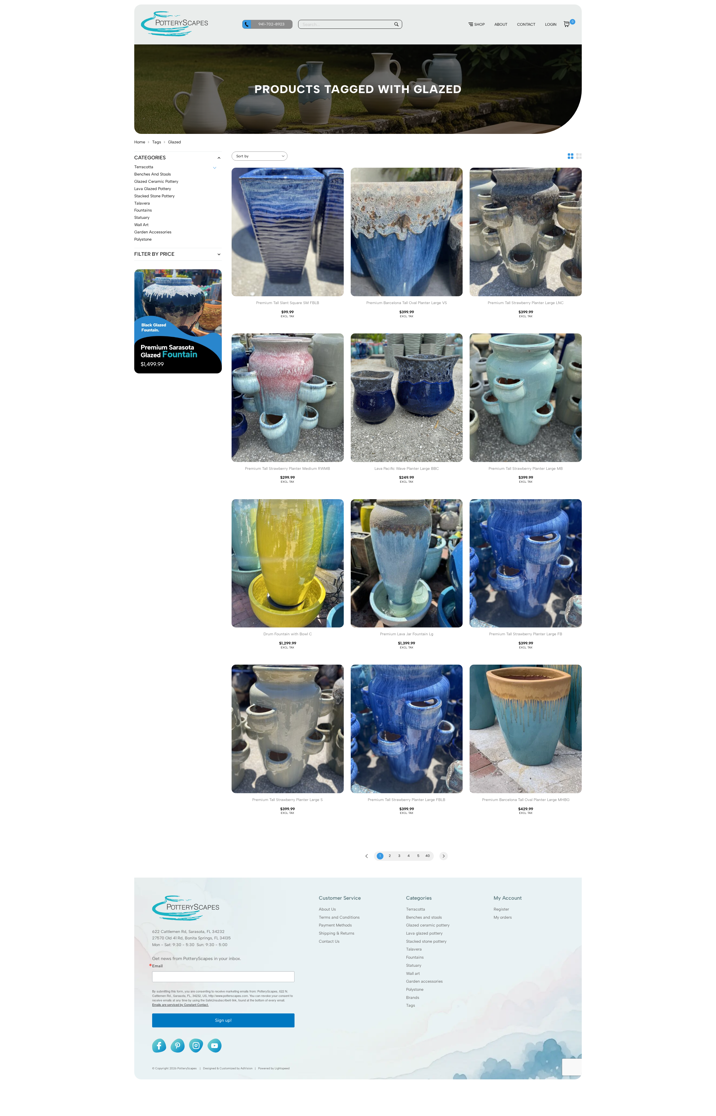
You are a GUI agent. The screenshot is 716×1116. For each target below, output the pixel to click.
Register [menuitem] (501, 909)
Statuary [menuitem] (413, 965)
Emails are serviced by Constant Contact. (180, 1004)
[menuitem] (476, 25)
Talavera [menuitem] (414, 949)
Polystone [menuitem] (414, 989)
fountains (143, 210)
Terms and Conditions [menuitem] (339, 917)
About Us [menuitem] (327, 909)
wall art (141, 225)
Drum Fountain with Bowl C (287, 634)
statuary (141, 217)
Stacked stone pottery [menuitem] (426, 941)
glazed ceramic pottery (156, 181)
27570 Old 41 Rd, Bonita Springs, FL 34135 (191, 937)
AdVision (247, 1068)
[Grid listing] (570, 156)
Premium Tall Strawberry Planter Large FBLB (406, 799)
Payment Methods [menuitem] (335, 925)
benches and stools (152, 174)
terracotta (143, 167)
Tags (156, 141)
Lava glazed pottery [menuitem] (424, 933)
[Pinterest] (178, 1046)
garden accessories (152, 232)
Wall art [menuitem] (413, 973)
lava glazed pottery (152, 189)
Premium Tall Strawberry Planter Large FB (525, 634)
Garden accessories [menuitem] (424, 981)
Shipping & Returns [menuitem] (336, 933)
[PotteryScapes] (174, 35)
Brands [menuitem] (412, 997)
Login (551, 24)
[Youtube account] (215, 1046)
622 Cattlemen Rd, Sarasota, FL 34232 (188, 931)
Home (139, 141)
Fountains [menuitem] (415, 957)
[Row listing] (579, 156)
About (500, 24)
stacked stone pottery (154, 196)
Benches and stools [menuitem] (424, 917)
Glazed (174, 141)
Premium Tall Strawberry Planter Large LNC (526, 302)
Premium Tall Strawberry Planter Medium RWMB (287, 468)
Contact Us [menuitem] (329, 941)
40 (427, 856)
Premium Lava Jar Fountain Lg (406, 634)
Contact (526, 24)
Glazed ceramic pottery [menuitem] (427, 925)
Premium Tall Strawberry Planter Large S (287, 799)
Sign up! (223, 1020)
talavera (142, 203)
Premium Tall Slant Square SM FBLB (287, 302)
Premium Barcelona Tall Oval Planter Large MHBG (525, 799)
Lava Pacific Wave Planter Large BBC (407, 468)
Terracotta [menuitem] (415, 909)
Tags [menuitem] (410, 1005)
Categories (150, 158)
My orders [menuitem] (503, 917)
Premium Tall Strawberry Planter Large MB (526, 468)
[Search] (396, 24)
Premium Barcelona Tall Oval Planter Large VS (406, 302)
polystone (143, 239)
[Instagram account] (196, 1046)
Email (157, 966)
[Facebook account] (159, 1046)
